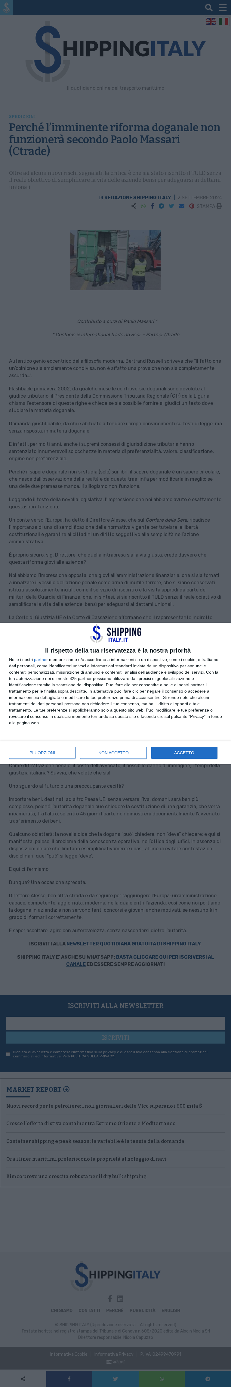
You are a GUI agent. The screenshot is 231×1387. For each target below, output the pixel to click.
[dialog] (115, 693)
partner (41, 659)
